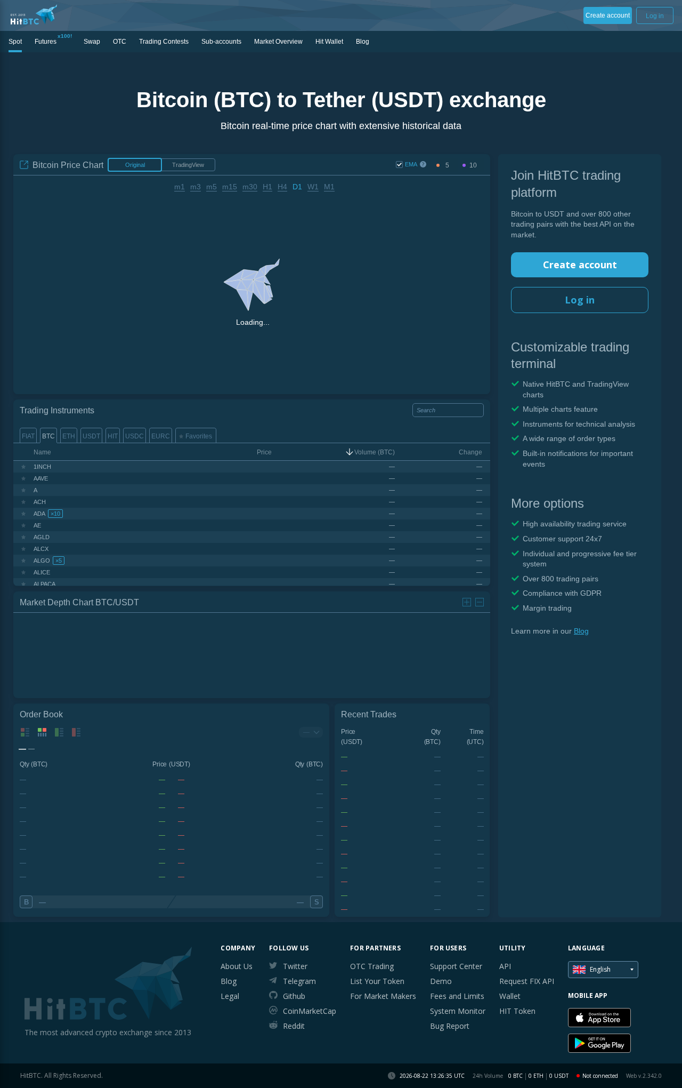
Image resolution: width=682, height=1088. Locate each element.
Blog (581, 631)
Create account (580, 264)
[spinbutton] (447, 165)
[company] (34, 14)
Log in (580, 299)
